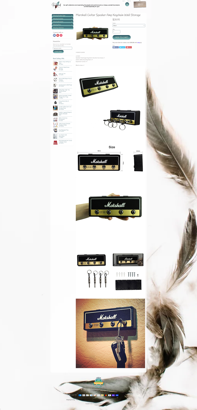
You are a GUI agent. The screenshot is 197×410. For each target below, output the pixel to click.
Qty (114, 29)
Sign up (129, 0)
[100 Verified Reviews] (98, 388)
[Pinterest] (57, 35)
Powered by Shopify (98, 405)
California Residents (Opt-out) (122, 399)
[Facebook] (54, 35)
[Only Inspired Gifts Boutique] (56, 6)
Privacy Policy (97, 399)
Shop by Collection (58, 28)
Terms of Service (107, 399)
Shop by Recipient (63, 22)
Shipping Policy (70, 399)
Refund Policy (80, 399)
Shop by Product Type (63, 16)
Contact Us (89, 399)
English (93, 391)
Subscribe (58, 51)
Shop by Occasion (63, 19)
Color (114, 23)
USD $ (102, 391)
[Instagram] (61, 35)
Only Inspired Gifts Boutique (98, 403)
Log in (123, 0)
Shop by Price (63, 25)
